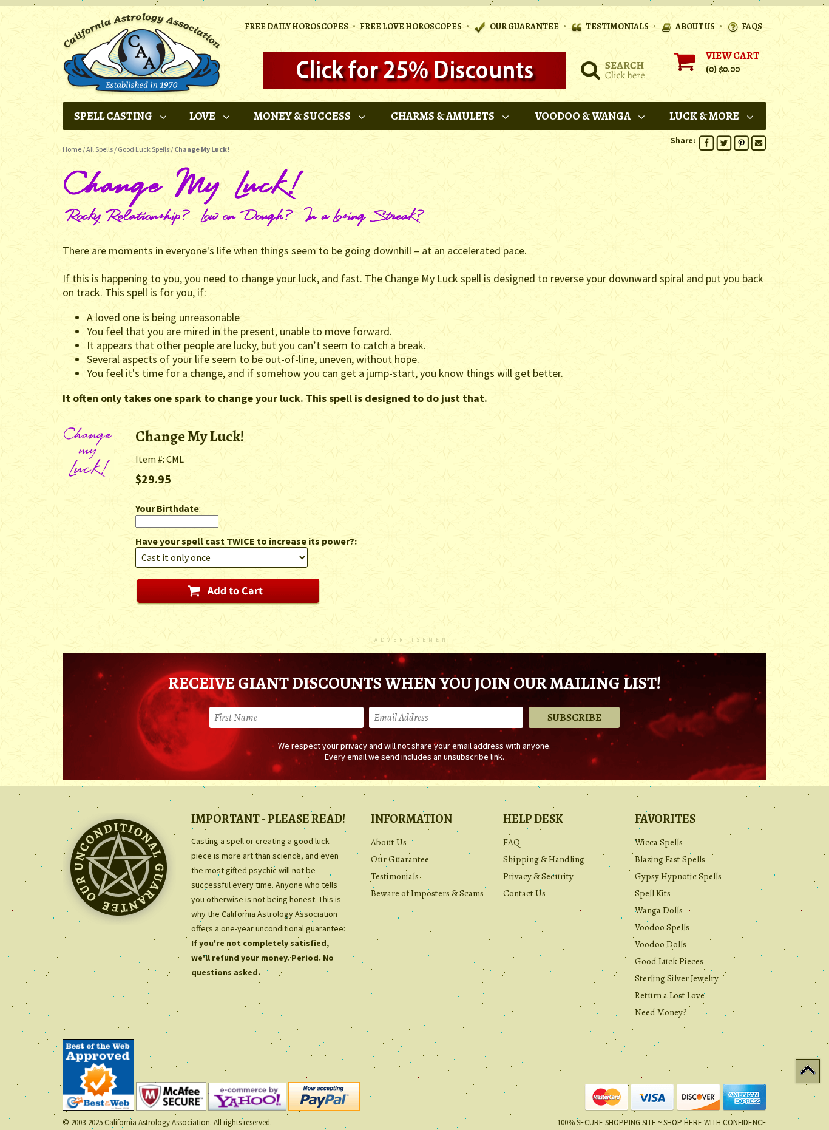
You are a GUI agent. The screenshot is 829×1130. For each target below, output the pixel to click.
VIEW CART (732, 56)
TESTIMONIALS (617, 26)
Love (202, 116)
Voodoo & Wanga (583, 116)
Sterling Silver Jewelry (677, 978)
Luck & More (704, 116)
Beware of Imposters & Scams (427, 893)
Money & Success (302, 116)
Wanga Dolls (659, 910)
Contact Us (524, 893)
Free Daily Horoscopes (296, 26)
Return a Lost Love (670, 995)
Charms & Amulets (443, 116)
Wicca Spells (659, 842)
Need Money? (661, 1012)
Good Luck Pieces (669, 961)
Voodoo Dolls (660, 944)
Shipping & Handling (543, 859)
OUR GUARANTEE (524, 26)
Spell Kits (653, 893)
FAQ (511, 842)
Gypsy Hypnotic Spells (678, 876)
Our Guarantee (400, 859)
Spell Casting (113, 116)
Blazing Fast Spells (670, 859)
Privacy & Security (538, 876)
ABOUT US (695, 26)
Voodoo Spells (662, 927)
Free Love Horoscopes (411, 26)
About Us (389, 842)
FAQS (752, 26)
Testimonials (395, 876)
